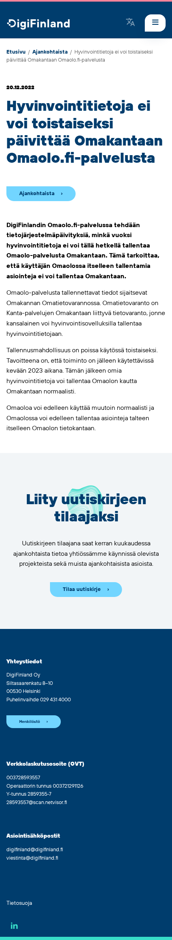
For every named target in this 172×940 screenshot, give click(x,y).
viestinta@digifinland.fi (32, 858)
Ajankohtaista (50, 52)
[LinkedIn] (14, 925)
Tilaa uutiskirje (82, 589)
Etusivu (16, 52)
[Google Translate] (130, 23)
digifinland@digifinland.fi (34, 849)
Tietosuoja (19, 903)
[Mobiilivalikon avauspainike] (155, 23)
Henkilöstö (29, 721)
